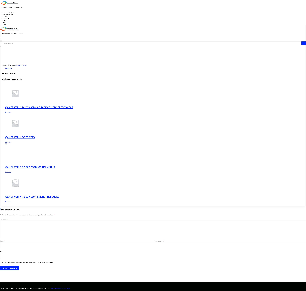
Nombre (2, 241)
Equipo (5, 20)
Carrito (5, 16)
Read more (8, 112)
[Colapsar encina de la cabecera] (1, 40)
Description (8, 68)
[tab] (154, 68)
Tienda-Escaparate (8, 14)
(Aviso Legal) (66, 288)
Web (1, 251)
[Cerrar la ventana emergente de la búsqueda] (0, 46)
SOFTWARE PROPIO (21, 65)
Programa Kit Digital (8, 13)
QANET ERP (6, 18)
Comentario (3, 219)
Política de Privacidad (57, 288)
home (4, 24)
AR (4, 22)
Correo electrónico (159, 241)
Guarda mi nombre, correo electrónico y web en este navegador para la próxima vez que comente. (28, 262)
